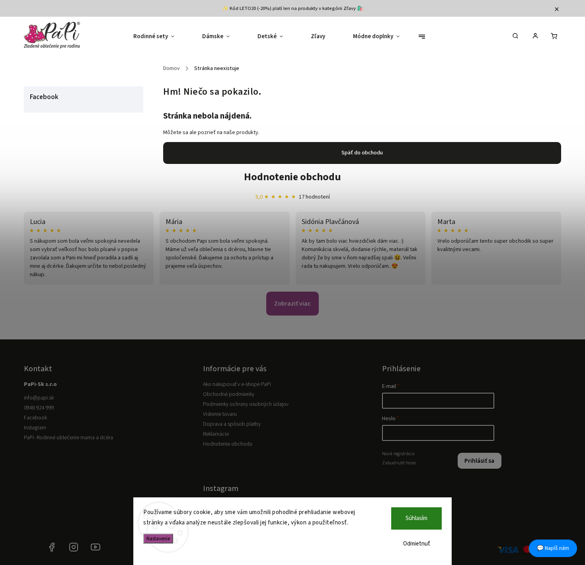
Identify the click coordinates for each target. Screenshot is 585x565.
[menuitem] (160, 36)
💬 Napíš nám (553, 548)
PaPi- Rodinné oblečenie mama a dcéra (68, 438)
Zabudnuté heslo (399, 462)
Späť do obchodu (362, 153)
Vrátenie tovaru (220, 414)
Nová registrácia (398, 453)
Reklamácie (216, 434)
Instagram (35, 428)
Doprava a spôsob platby (232, 424)
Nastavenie (158, 538)
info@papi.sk (39, 398)
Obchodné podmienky (228, 394)
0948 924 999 (39, 408)
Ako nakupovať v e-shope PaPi (237, 384)
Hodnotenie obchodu (292, 177)
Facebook (35, 418)
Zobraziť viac (292, 303)
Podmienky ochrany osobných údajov (246, 404)
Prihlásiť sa (479, 460)
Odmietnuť (416, 544)
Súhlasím (416, 518)
